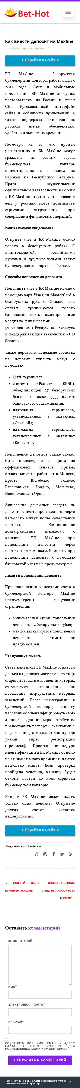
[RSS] (70, 854)
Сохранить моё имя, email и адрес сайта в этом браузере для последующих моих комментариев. (40, 1046)
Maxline (16, 48)
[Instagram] (45, 854)
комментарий (20, 941)
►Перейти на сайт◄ (40, 60)
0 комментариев (35, 48)
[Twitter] (62, 854)
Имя (11, 987)
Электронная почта (25, 1004)
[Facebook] (53, 854)
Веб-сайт (16, 1022)
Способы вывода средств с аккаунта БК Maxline (58, 891)
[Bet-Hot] (26, 21)
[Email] (36, 854)
